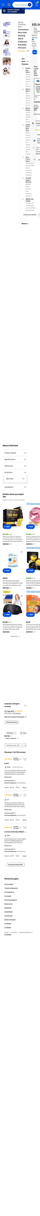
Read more (8, 777)
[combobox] (22, 5)
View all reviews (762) (15, 864)
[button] (23, 61)
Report (24, 787)
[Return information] (33, 48)
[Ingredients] (25, 487)
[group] (26, 51)
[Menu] (3, 5)
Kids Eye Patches (9, 919)
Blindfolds (7, 908)
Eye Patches (8, 915)
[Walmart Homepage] (9, 5)
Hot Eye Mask (8, 884)
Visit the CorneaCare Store (22, 24)
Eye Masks (7, 923)
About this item (10, 445)
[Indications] (25, 466)
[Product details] (25, 453)
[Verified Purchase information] (20, 759)
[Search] (29, 5)
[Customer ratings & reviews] (25, 704)
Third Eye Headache (11, 888)
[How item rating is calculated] (26, 717)
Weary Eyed (8, 904)
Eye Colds (7, 896)
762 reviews (17, 713)
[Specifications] (25, 459)
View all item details (29, 214)
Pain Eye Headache (10, 900)
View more (14, 636)
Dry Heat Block (9, 892)
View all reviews (11, 722)
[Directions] (25, 472)
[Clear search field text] (26, 5)
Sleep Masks (8, 912)
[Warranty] (23, 479)
